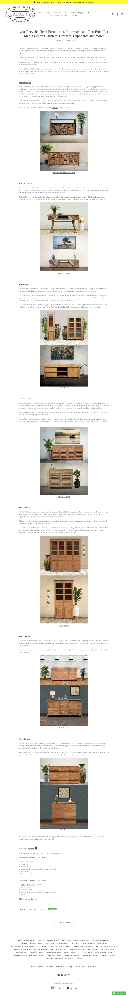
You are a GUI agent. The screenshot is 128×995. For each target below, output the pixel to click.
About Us (73, 13)
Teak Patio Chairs (64, 946)
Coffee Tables (66, 940)
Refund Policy (92, 967)
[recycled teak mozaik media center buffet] (64, 142)
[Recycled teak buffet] (64, 170)
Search (65, 13)
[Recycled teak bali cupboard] (64, 555)
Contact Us (74, 16)
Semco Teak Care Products (63, 958)
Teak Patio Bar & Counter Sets (47, 946)
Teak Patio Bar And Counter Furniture (22, 946)
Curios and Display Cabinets (101, 940)
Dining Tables (74, 943)
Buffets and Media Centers (26, 940)
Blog (66, 16)
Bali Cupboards (24, 507)
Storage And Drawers (88, 943)
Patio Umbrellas (102, 943)
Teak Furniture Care (56, 16)
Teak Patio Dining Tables (58, 949)
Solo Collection (24, 284)
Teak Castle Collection (85, 952)
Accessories (49, 958)
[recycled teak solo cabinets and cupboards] (64, 327)
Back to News (65, 923)
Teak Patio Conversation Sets (22, 949)
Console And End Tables (81, 940)
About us (41, 967)
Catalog (48, 12)
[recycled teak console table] (64, 218)
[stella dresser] (64, 725)
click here (55, 107)
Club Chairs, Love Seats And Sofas (49, 940)
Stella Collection (24, 636)
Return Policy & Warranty (64, 967)
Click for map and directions (28, 899)
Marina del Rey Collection (90, 955)
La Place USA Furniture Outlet (65, 983)
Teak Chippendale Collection (104, 952)
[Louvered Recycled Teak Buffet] (64, 445)
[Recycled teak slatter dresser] (64, 771)
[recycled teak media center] (64, 271)
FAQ (88, 13)
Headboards (78, 958)
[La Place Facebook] (35, 848)
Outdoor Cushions (70, 952)
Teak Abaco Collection (108, 955)
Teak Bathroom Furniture (54, 952)
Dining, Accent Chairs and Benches (56, 943)
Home (40, 13)
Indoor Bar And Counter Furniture (31, 943)
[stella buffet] (64, 670)
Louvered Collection (25, 399)
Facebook (31, 848)
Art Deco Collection (64, 273)
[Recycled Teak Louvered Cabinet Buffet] (64, 494)
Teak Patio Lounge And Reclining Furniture (101, 949)
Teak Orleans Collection (36, 955)
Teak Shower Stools (21, 952)
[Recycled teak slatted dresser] (64, 827)
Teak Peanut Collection (54, 955)
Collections (57, 13)
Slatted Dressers (24, 739)
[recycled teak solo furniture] (64, 385)
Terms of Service (80, 967)
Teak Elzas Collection (20, 955)
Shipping (81, 13)
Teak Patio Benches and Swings (83, 946)
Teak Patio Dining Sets (41, 949)
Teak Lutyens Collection (71, 955)
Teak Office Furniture (36, 952)
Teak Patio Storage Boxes (77, 949)
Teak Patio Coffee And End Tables (106, 946)
